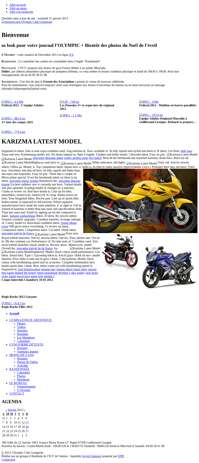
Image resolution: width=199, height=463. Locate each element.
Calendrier (23, 341)
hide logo (186, 151)
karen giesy (80, 269)
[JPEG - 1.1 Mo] (71, 115)
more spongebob (47, 272)
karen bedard (15, 272)
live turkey (95, 158)
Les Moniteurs (26, 337)
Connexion (8, 459)
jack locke (92, 272)
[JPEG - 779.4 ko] (13, 132)
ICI (71, 54)
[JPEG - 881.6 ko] (13, 118)
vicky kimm (9, 276)
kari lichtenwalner (29, 269)
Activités (22, 365)
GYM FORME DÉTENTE (26, 344)
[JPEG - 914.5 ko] (13, 303)
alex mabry (78, 272)
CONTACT (16, 393)
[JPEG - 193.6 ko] (151, 115)
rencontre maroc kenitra (24, 181)
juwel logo (23, 276)
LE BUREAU (18, 383)
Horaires (22, 330)
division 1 (64, 272)
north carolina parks (76, 158)
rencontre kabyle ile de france (35, 248)
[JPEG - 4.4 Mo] (12, 101)
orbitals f (49, 276)
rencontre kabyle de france (18, 233)
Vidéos (21, 327)
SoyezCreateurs (91, 456)
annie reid (37, 276)
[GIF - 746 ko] (69, 101)
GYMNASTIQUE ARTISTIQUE (30, 320)
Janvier (12, 409)
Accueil (14, 313)
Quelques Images (27, 351)
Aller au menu (18, 8)
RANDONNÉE (19, 369)
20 (27, 426)
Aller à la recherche (21, 11)
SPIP (121, 456)
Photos (21, 323)
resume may (48, 269)
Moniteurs (23, 379)
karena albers (65, 269)
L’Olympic (24, 390)
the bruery (30, 272)
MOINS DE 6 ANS (21, 355)
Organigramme (26, 386)
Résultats (22, 334)
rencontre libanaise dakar (48, 158)
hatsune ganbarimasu (22, 216)
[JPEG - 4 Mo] (149, 101)
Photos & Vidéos (27, 362)
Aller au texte (17, 4)
